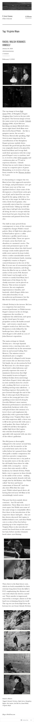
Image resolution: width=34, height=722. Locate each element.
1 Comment (5, 53)
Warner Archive (24, 172)
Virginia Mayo (6, 705)
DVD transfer (23, 158)
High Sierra (21, 701)
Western (10, 698)
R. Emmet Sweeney (7, 16)
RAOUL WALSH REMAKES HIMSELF (13, 43)
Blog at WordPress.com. (8, 714)
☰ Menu (28, 16)
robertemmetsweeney (8, 51)
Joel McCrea (17, 703)
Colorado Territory (12, 701)
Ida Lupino (10, 703)
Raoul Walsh (24, 703)
